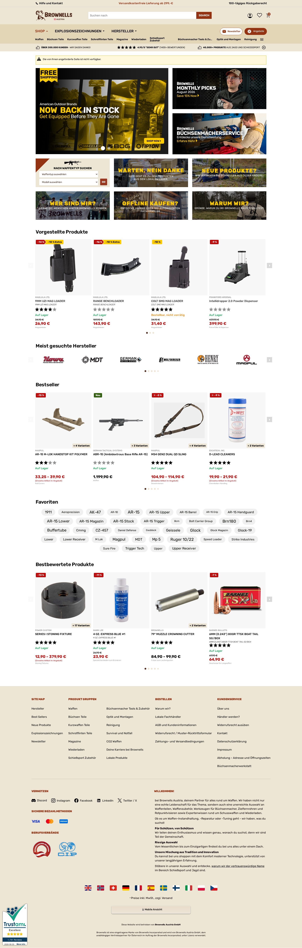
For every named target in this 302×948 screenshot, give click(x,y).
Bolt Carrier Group (201, 521)
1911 (48, 512)
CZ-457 (102, 530)
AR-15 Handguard (241, 512)
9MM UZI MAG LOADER (50, 301)
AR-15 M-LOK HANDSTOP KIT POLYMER (61, 454)
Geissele (173, 530)
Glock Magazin (219, 530)
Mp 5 (156, 539)
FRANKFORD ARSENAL (220, 297)
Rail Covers (39, 483)
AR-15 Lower (58, 521)
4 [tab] (156, 373)
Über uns (223, 708)
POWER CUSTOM (43, 630)
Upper (158, 548)
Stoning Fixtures (41, 663)
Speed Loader (213, 539)
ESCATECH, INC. (217, 450)
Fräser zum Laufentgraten (162, 660)
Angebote (258, 31)
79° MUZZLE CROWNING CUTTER (172, 634)
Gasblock (151, 530)
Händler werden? (228, 716)
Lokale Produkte (116, 757)
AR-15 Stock (123, 521)
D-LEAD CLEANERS (222, 454)
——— (262, 39)
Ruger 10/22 (182, 539)
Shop (40, 31)
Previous (30, 265)
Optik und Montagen (229, 39)
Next (269, 265)
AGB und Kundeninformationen (175, 725)
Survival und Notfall (119, 733)
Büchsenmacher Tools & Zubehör (196, 39)
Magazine (122, 39)
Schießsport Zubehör (157, 39)
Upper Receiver (184, 548)
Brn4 (249, 521)
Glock (195, 530)
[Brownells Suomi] (176, 888)
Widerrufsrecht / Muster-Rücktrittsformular (183, 733)
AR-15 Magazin (91, 521)
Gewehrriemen (157, 483)
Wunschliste (260, 15)
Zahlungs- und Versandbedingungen (179, 741)
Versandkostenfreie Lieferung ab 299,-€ (146, 3)
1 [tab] (102, 148)
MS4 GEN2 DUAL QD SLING (168, 454)
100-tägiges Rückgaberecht (248, 3)
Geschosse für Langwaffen (220, 663)
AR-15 (133, 512)
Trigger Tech (134, 548)
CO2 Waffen (114, 741)
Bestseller (48, 385)
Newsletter (38, 741)
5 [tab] (158, 372)
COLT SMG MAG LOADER (167, 301)
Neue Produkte (41, 725)
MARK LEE (98, 630)
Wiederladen (138, 39)
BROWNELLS (157, 630)
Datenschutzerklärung (232, 741)
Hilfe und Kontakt (50, 3)
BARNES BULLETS (218, 630)
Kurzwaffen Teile (77, 39)
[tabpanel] (72, 111)
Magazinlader (40, 327)
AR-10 (114, 512)
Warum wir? (163, 708)
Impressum (224, 749)
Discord (42, 800)
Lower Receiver (74, 539)
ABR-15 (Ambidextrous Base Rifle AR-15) (120, 454)
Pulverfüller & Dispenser (219, 327)
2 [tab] (109, 148)
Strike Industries (243, 539)
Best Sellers (39, 716)
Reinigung (250, 39)
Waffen (39, 39)
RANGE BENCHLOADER (108, 301)
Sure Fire (109, 548)
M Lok (99, 539)
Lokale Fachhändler (168, 716)
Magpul (119, 539)
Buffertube (56, 530)
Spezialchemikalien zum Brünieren (107, 660)
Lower (48, 539)
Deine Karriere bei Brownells (124, 749)
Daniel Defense (127, 530)
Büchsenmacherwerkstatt (234, 766)
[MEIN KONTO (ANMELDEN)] (251, 15)
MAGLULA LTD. (42, 297)
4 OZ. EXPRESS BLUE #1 (109, 634)
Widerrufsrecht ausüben (233, 725)
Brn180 (229, 521)
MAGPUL (39, 450)
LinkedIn (107, 800)
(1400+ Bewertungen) (161, 47)
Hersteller (123, 31)
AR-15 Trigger (154, 521)
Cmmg (81, 530)
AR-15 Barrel (188, 512)
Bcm (176, 521)
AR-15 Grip (212, 512)
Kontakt (222, 733)
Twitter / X (130, 800)
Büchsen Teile (55, 39)
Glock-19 (245, 530)
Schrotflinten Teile (102, 39)
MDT (138, 539)
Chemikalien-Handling (218, 483)
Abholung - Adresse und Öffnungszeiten (244, 757)
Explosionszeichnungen (78, 31)
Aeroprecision (71, 512)
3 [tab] (154, 334)
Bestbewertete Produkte (65, 564)
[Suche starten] (204, 15)
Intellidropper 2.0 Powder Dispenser (233, 301)
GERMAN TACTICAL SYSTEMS (107, 450)
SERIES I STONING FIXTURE (53, 634)
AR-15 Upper (159, 512)
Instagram (63, 800)
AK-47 (95, 512)
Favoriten (47, 502)
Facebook (86, 800)
